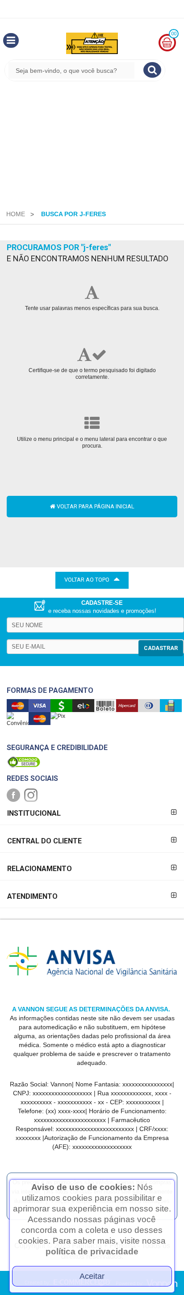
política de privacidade (92, 1251)
